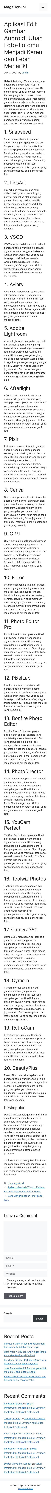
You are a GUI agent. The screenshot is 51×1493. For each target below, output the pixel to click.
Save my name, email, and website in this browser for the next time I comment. (26, 1284)
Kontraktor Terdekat (15, 1448)
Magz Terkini (15, 7)
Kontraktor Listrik (13, 1403)
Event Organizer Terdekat (18, 1433)
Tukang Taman (12, 1418)
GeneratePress (25, 1488)
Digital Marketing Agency (17, 1463)
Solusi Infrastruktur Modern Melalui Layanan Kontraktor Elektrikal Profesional (24, 1407)
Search (8, 1313)
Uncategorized (16, 1183)
